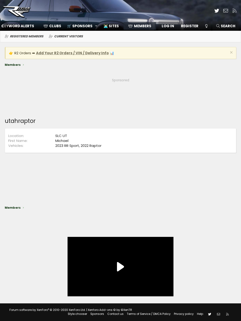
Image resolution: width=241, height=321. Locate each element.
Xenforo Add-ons (110, 310)
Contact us (115, 314)
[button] (80, 26)
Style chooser (77, 314)
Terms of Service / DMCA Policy (149, 314)
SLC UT (61, 135)
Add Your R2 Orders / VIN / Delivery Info (72, 53)
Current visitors (68, 36)
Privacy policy (184, 314)
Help (200, 314)
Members (142, 25)
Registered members (26, 36)
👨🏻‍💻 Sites (111, 25)
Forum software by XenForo (47, 310)
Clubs (55, 25)
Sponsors (97, 314)
